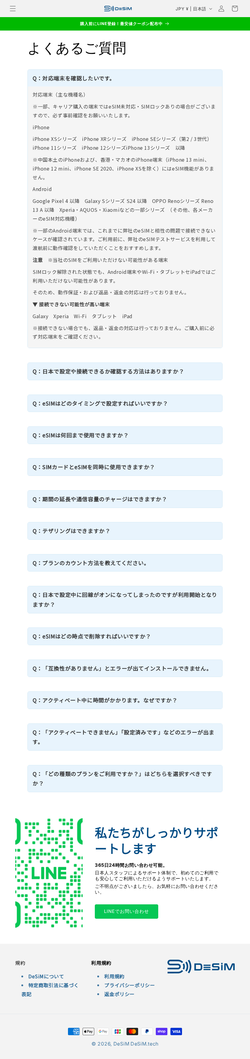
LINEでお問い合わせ (126, 911)
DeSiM (121, 1044)
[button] (13, 8)
